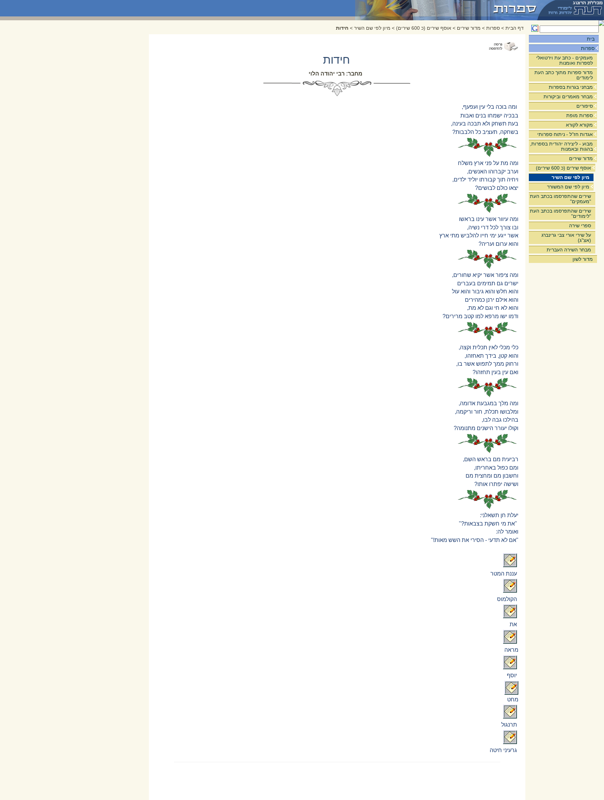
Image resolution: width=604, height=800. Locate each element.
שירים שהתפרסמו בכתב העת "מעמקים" (560, 198)
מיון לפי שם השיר (570, 177)
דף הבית (514, 28)
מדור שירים (581, 158)
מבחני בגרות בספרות (571, 87)
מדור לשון (583, 259)
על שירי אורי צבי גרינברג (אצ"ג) (566, 237)
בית (591, 39)
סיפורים (584, 106)
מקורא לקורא (579, 125)
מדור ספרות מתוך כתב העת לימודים (563, 75)
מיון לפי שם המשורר (568, 187)
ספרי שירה (580, 225)
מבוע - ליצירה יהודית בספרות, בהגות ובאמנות (561, 146)
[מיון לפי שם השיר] (446, 8)
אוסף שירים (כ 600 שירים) (563, 168)
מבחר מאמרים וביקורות (568, 96)
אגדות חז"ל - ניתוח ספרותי (565, 134)
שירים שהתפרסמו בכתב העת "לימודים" (560, 213)
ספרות (588, 48)
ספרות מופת (579, 115)
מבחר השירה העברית (569, 249)
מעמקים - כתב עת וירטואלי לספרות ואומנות (564, 60)
